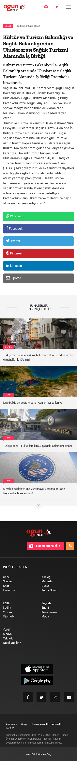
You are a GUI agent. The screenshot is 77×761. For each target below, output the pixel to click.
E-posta (15, 278)
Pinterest (15, 253)
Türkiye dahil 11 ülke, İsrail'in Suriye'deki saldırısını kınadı (37, 446)
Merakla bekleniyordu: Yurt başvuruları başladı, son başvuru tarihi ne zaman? (34, 491)
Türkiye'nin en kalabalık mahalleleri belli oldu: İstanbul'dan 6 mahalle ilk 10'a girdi (38, 357)
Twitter (15, 241)
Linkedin (15, 266)
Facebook (15, 228)
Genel (8, 26)
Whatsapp (16, 216)
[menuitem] (46, 7)
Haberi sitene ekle (47, 546)
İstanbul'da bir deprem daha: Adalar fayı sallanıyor (33, 402)
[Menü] (68, 7)
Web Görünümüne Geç (38, 754)
